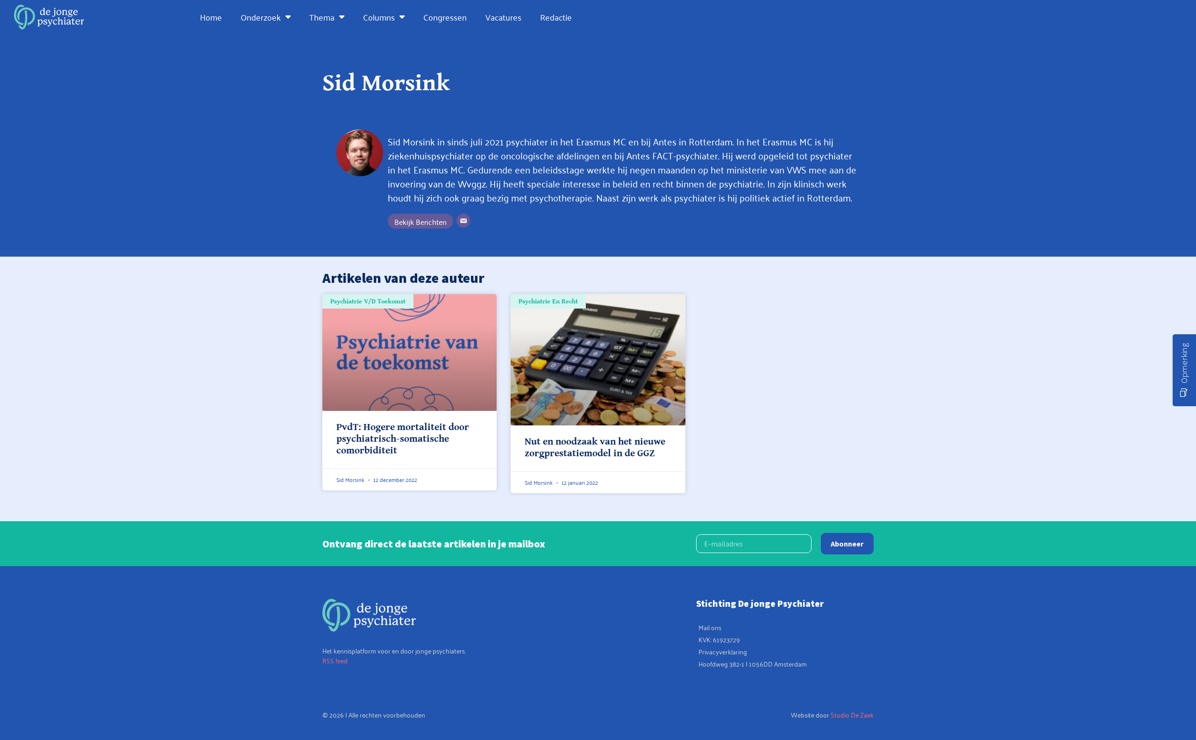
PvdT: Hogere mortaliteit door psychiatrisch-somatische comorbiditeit (402, 439)
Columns (379, 16)
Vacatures (503, 16)
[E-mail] (463, 221)
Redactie (556, 16)
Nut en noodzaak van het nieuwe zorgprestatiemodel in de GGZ (595, 447)
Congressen (445, 16)
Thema (322, 16)
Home (211, 16)
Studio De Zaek (852, 714)
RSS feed (335, 660)
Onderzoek (261, 16)
